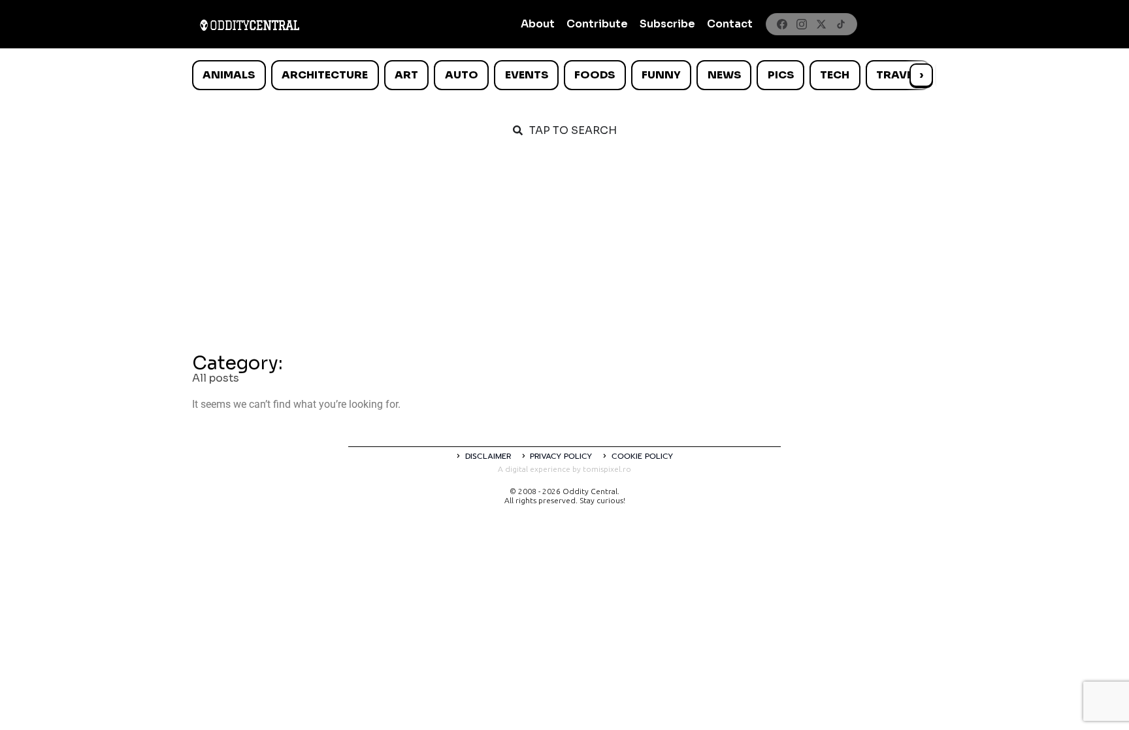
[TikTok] (841, 24)
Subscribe (667, 24)
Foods (594, 75)
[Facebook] (782, 24)
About (538, 24)
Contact (730, 24)
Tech (834, 75)
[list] (564, 75)
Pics (781, 75)
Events (526, 75)
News (724, 75)
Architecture (325, 75)
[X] (821, 24)
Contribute (597, 24)
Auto (461, 75)
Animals (229, 75)
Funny (661, 75)
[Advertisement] (564, 249)
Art (406, 75)
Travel (897, 75)
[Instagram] (801, 24)
